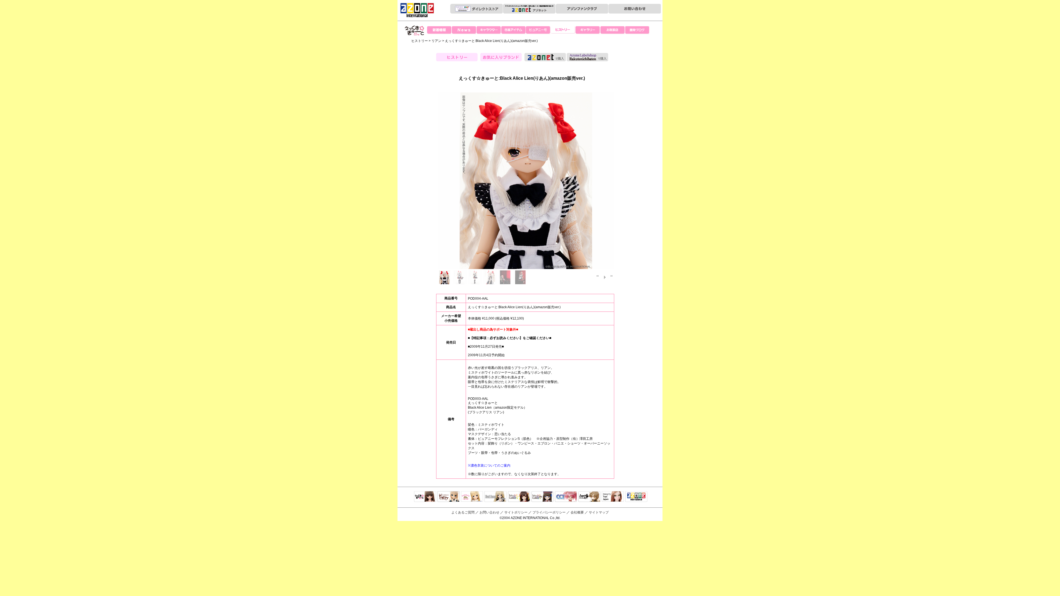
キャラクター (488, 30)
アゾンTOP (636, 497)
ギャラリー (588, 30)
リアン (436, 41)
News (463, 30)
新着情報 (438, 30)
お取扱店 (612, 30)
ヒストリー (563, 30)
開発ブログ (637, 30)
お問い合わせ (489, 512)
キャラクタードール (566, 497)
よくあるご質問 (463, 512)
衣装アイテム (513, 30)
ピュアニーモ (538, 30)
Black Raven (495, 497)
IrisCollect (519, 497)
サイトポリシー (516, 512)
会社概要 (577, 512)
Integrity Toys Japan (613, 497)
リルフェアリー (449, 497)
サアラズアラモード (472, 497)
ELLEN (542, 497)
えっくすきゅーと (414, 41)
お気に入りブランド (501, 57)
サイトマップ (599, 512)
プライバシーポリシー (549, 512)
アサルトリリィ (589, 497)
